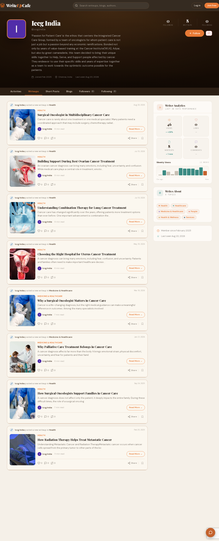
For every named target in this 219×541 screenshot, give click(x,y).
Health (41, 110)
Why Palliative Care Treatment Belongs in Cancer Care (75, 347)
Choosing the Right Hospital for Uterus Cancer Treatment (77, 254)
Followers (86, 91)
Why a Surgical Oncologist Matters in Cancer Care (72, 300)
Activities (15, 91)
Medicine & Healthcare (50, 296)
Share (134, 138)
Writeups (33, 91)
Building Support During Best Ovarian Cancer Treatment (76, 161)
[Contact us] (210, 532)
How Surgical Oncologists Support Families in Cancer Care (78, 393)
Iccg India (47, 129)
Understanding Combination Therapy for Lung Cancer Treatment (82, 208)
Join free (211, 5)
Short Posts (52, 91)
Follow (196, 33)
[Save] (142, 138)
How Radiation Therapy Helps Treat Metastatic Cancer (75, 440)
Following (108, 91)
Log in (197, 5)
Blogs (69, 91)
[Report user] (209, 33)
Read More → (135, 129)
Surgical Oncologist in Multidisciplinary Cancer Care (74, 115)
